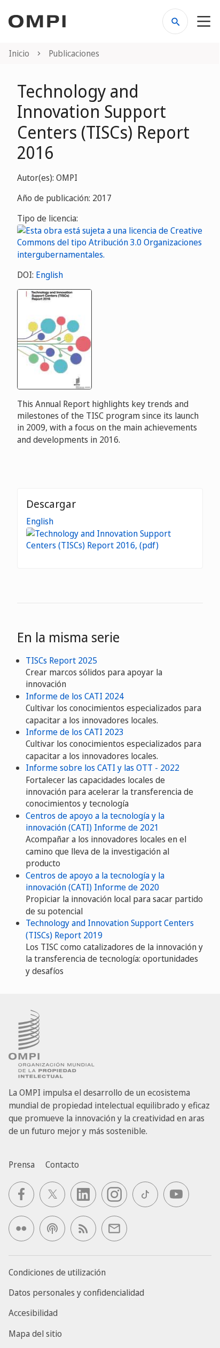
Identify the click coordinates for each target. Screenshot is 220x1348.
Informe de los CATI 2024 (75, 696)
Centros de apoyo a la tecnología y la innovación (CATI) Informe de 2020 (95, 881)
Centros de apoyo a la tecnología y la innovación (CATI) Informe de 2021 (95, 821)
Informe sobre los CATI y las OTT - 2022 (102, 767)
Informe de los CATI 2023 (75, 732)
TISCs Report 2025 (61, 660)
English (49, 275)
